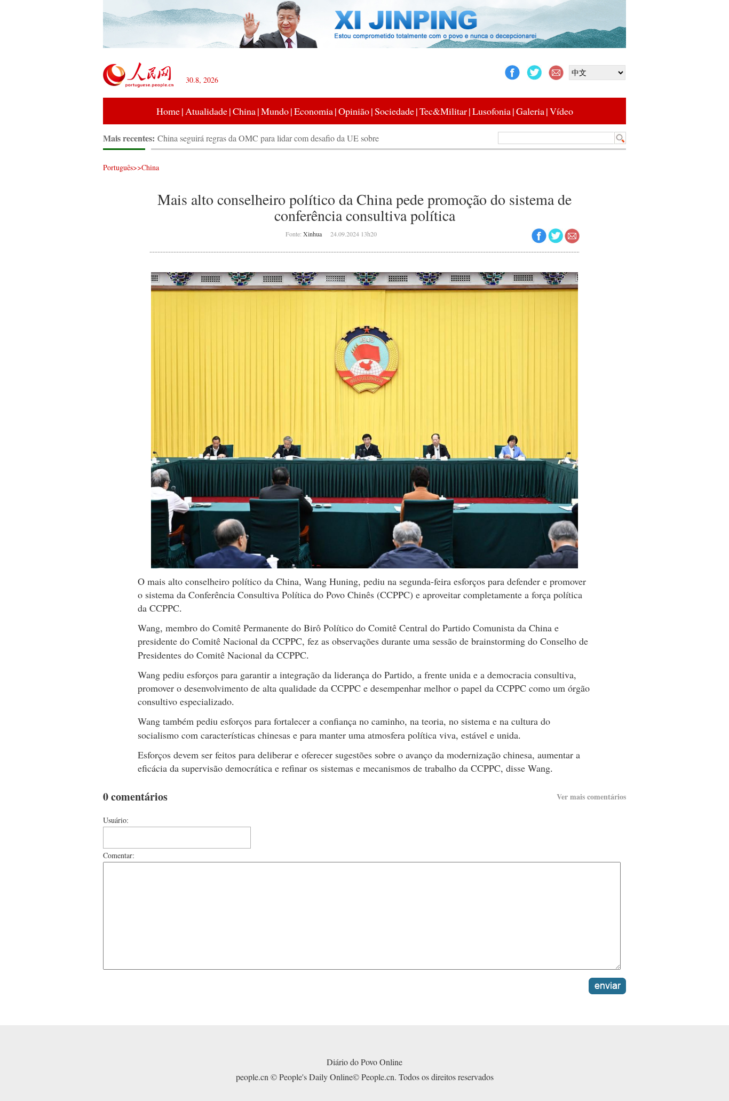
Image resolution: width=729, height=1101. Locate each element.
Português (118, 167)
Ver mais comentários (591, 796)
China (244, 111)
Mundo (275, 111)
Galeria (530, 111)
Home (168, 111)
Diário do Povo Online (364, 1061)
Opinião (353, 111)
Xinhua (312, 233)
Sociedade (394, 111)
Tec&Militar (443, 111)
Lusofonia (491, 111)
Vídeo (561, 111)
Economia (313, 111)
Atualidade (206, 111)
